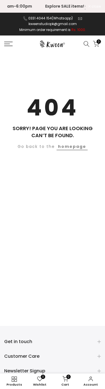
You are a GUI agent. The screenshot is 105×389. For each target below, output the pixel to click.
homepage (72, 146)
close (96, 6)
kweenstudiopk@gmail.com (53, 23)
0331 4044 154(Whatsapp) (51, 18)
